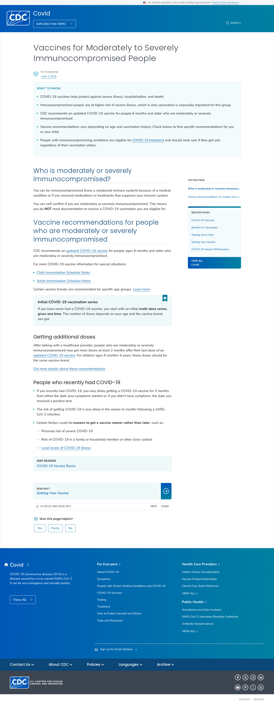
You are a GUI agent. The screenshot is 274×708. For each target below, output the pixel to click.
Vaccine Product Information (199, 579)
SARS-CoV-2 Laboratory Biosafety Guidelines (210, 616)
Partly (55, 528)
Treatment (103, 606)
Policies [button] (94, 664)
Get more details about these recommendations (69, 368)
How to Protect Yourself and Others (119, 613)
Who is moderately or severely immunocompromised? (214, 188)
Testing (101, 600)
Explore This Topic (51, 24)
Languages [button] (129, 664)
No (70, 528)
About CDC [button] (59, 664)
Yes (39, 528)
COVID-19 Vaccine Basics (56, 466)
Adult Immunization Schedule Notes (64, 281)
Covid (41, 13)
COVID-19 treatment (148, 140)
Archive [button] (164, 664)
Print (154, 506)
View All (20, 599)
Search (235, 23)
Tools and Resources (110, 620)
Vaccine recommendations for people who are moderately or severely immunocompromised (214, 197)
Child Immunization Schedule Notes (63, 272)
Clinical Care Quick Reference (200, 586)
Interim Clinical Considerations (200, 572)
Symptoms (104, 579)
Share (165, 506)
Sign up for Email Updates (116, 649)
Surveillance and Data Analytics (202, 610)
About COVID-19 (108, 572)
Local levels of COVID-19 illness (66, 448)
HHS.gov (244, 699)
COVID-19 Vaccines (202, 220)
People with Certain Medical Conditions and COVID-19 (131, 586)
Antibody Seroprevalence (198, 624)
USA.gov (258, 699)
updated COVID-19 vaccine (87, 250)
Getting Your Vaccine (203, 242)
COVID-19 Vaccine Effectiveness (210, 249)
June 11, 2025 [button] (48, 76)
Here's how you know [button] (225, 2)
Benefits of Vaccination (204, 227)
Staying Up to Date (202, 235)
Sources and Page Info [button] (55, 506)
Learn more (141, 289)
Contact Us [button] (20, 664)
